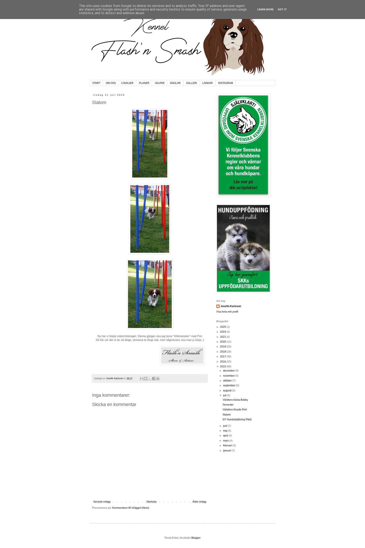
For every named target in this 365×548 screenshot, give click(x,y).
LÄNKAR (207, 83)
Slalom (227, 414)
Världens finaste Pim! (235, 409)
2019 (223, 346)
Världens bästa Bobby (235, 399)
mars (226, 440)
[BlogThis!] (146, 378)
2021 (223, 336)
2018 (223, 351)
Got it (282, 9)
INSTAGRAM (225, 83)
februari (228, 445)
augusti (227, 390)
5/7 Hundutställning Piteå (237, 419)
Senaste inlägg (101, 501)
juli (225, 395)
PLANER (144, 83)
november (229, 375)
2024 (223, 331)
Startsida (151, 501)
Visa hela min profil (227, 311)
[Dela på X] (150, 378)
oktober (227, 380)
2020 (223, 341)
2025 (223, 326)
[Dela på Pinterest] (158, 378)
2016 (223, 361)
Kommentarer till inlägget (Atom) (130, 507)
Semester (228, 404)
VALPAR (160, 83)
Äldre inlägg (199, 501)
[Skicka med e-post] (142, 378)
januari (227, 450)
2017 (223, 356)
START (96, 83)
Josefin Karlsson (231, 306)
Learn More (265, 9)
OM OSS (111, 83)
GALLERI (191, 83)
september (229, 385)
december (229, 370)
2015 (223, 366)
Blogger (195, 537)
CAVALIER (127, 83)
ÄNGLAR (175, 83)
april (226, 435)
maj (225, 430)
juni (225, 425)
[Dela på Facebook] (154, 378)
